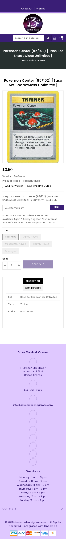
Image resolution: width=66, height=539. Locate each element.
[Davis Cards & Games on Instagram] (27, 3)
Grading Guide (42, 185)
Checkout (27, 8)
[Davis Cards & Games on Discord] (39, 3)
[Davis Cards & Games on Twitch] (45, 3)
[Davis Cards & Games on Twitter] (20, 3)
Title (5, 230)
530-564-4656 (33, 390)
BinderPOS (50, 526)
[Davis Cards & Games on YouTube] (33, 3)
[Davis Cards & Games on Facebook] (14, 3)
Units (5, 259)
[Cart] (61, 38)
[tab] (33, 281)
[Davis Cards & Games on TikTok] (51, 3)
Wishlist (40, 8)
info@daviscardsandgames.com (33, 405)
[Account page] (55, 38)
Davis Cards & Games (33, 60)
